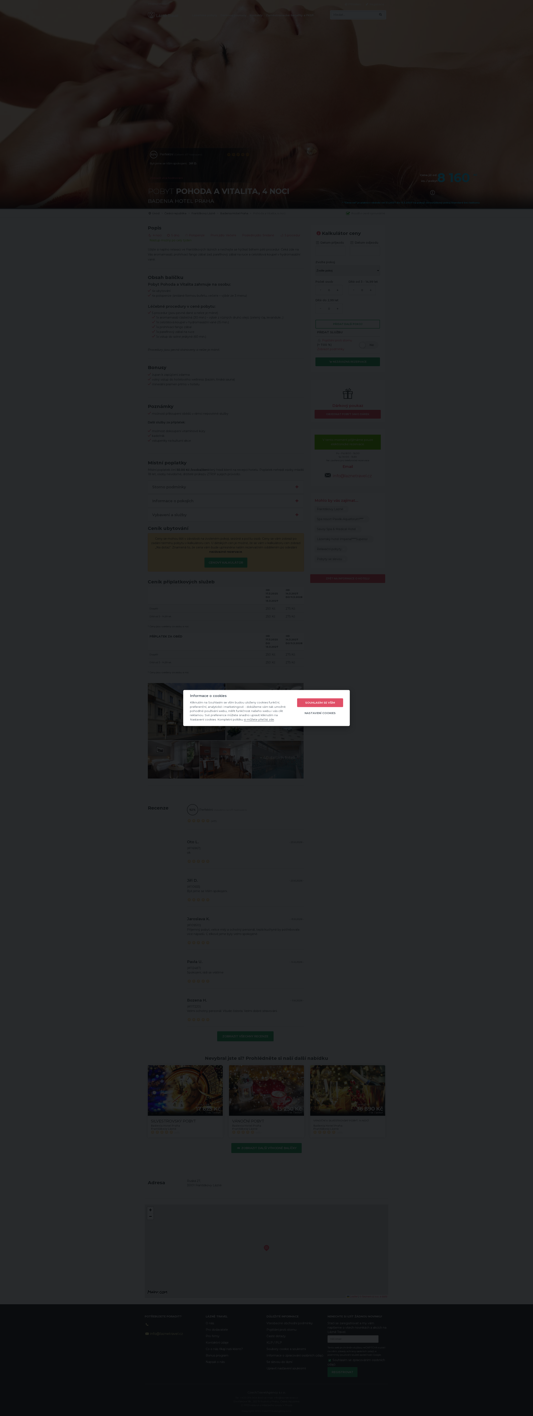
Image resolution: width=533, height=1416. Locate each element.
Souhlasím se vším (320, 702)
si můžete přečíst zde (259, 719)
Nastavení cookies (320, 713)
